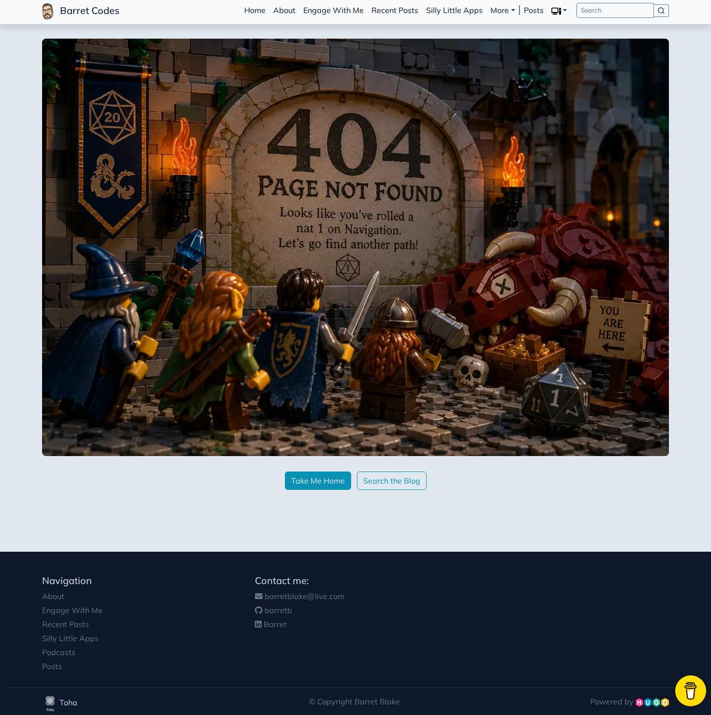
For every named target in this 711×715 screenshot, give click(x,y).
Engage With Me (333, 10)
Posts (534, 10)
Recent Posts (394, 10)
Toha (67, 702)
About (284, 10)
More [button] (499, 10)
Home (255, 10)
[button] (559, 10)
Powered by (613, 701)
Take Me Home (318, 481)
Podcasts (58, 652)
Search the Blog (391, 481)
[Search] (661, 10)
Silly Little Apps (454, 10)
